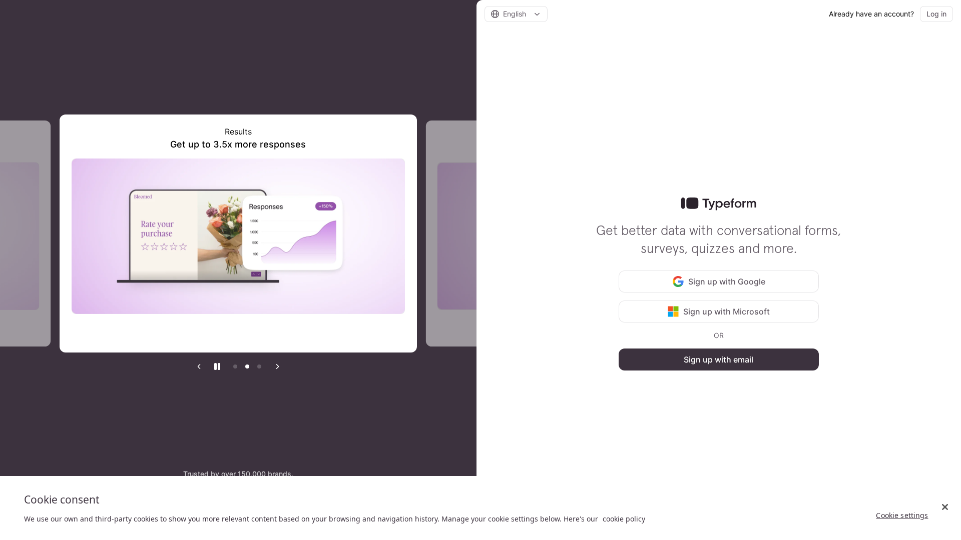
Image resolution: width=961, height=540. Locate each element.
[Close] (945, 507)
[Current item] (247, 366)
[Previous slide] (199, 366)
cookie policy (624, 519)
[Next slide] (277, 366)
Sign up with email (718, 359)
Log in (936, 14)
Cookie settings (902, 515)
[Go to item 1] (235, 366)
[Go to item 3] (259, 366)
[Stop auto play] (217, 366)
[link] (718, 204)
